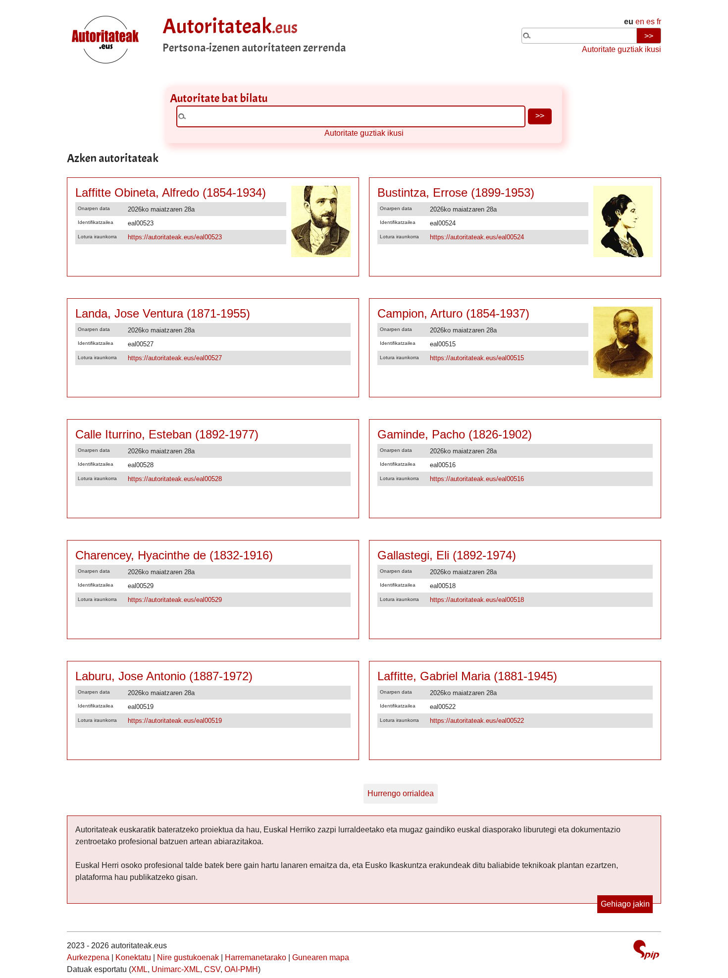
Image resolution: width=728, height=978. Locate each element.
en (639, 21)
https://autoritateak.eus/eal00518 (477, 599)
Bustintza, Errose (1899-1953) (455, 192)
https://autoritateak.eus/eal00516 (477, 479)
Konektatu (133, 957)
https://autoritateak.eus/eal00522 (477, 720)
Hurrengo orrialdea (400, 793)
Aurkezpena (88, 957)
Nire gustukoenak (188, 957)
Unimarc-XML (176, 969)
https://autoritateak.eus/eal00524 (477, 237)
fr (659, 21)
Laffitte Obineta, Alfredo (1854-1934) (170, 192)
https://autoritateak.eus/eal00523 (175, 237)
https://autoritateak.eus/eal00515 (477, 358)
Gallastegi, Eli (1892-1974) (446, 555)
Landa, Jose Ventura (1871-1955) (162, 313)
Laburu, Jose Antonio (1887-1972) (164, 676)
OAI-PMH (241, 969)
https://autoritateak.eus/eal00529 (175, 599)
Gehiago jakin (625, 904)
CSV (212, 969)
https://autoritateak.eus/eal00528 (175, 479)
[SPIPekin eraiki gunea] (646, 951)
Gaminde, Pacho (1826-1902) (454, 434)
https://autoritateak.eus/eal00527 (175, 358)
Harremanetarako (255, 957)
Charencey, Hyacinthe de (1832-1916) (174, 555)
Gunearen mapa (320, 957)
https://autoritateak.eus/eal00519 (175, 720)
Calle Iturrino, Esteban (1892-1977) (167, 434)
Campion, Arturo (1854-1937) (453, 313)
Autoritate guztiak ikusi (621, 49)
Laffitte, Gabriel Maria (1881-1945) (467, 676)
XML (139, 969)
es (650, 21)
